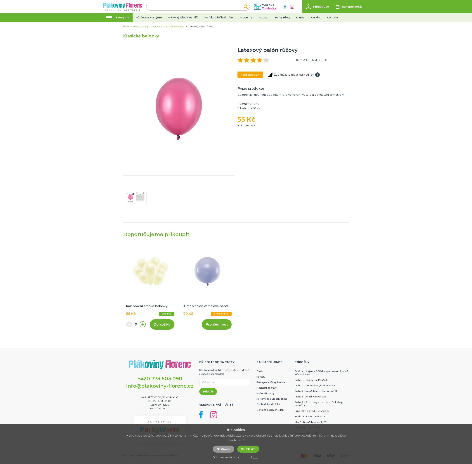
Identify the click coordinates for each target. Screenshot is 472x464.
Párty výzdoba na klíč (183, 17)
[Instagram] (292, 7)
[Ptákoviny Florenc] (122, 7)
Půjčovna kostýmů (149, 17)
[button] (317, 7)
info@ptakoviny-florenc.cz (159, 386)
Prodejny (246, 17)
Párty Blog (282, 17)
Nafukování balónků (219, 17)
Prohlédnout (217, 324)
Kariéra (315, 17)
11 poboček (269, 8)
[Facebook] (285, 7)
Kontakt (332, 17)
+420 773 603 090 (159, 379)
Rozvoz (263, 17)
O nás (300, 17)
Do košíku (162, 324)
